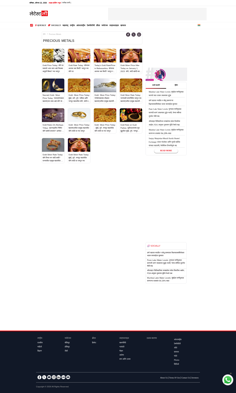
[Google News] (63, 377)
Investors (195, 378)
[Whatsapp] (139, 35)
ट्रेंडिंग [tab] (176, 85)
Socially (56, 25)
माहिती (39, 347)
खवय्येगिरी (122, 343)
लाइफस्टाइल (114, 25)
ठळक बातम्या (152, 338)
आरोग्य (121, 355)
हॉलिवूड (67, 347)
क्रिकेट (94, 343)
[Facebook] (128, 35)
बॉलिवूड (67, 343)
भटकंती (121, 347)
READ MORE (166, 150)
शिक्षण (39, 351)
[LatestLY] (39, 14)
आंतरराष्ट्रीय (80, 25)
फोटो (175, 356)
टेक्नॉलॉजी (91, 25)
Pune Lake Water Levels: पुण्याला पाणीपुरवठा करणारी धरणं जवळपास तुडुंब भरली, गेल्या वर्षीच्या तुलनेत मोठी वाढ (165, 113)
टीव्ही (66, 351)
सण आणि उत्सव (124, 359)
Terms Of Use (174, 378)
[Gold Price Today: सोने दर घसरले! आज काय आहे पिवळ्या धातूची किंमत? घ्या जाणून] (53, 55)
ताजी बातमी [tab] (156, 85)
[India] (199, 25)
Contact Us (186, 378)
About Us (163, 378)
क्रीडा (98, 25)
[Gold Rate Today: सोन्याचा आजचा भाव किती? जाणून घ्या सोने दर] (79, 55)
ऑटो (175, 348)
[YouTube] (49, 377)
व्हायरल (123, 25)
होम (44, 34)
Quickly (41, 25)
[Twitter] (134, 35)
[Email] (68, 377)
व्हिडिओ (176, 364)
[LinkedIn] (59, 377)
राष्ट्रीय (72, 25)
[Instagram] (54, 377)
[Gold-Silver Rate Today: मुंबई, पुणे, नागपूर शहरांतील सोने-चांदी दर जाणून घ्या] (79, 145)
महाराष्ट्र (65, 25)
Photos (176, 360)
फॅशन (121, 351)
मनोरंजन (105, 25)
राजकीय (40, 343)
